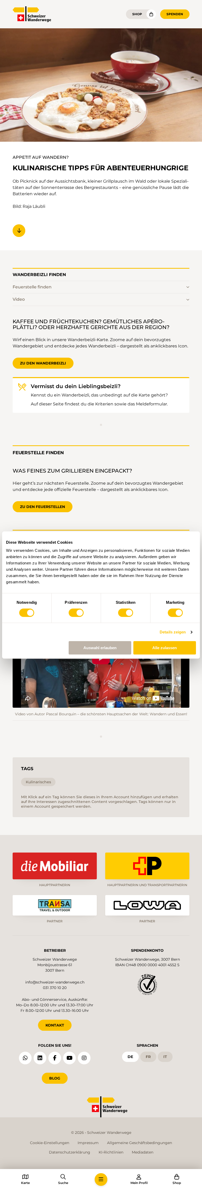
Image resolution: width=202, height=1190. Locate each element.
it (165, 1056)
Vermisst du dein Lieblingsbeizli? (76, 386)
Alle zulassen (164, 648)
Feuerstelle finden (32, 286)
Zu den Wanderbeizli (43, 363)
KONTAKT (55, 1025)
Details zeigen (173, 632)
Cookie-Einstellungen (49, 1142)
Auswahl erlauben (100, 648)
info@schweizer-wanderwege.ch (54, 982)
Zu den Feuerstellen (42, 506)
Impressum (88, 1142)
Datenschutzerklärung (69, 1152)
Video (19, 299)
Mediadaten (142, 1152)
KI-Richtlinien (111, 1152)
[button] (101, 1179)
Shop (137, 14)
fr (148, 1056)
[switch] (76, 613)
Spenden (174, 14)
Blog (54, 1078)
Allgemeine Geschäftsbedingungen (139, 1142)
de (130, 1056)
